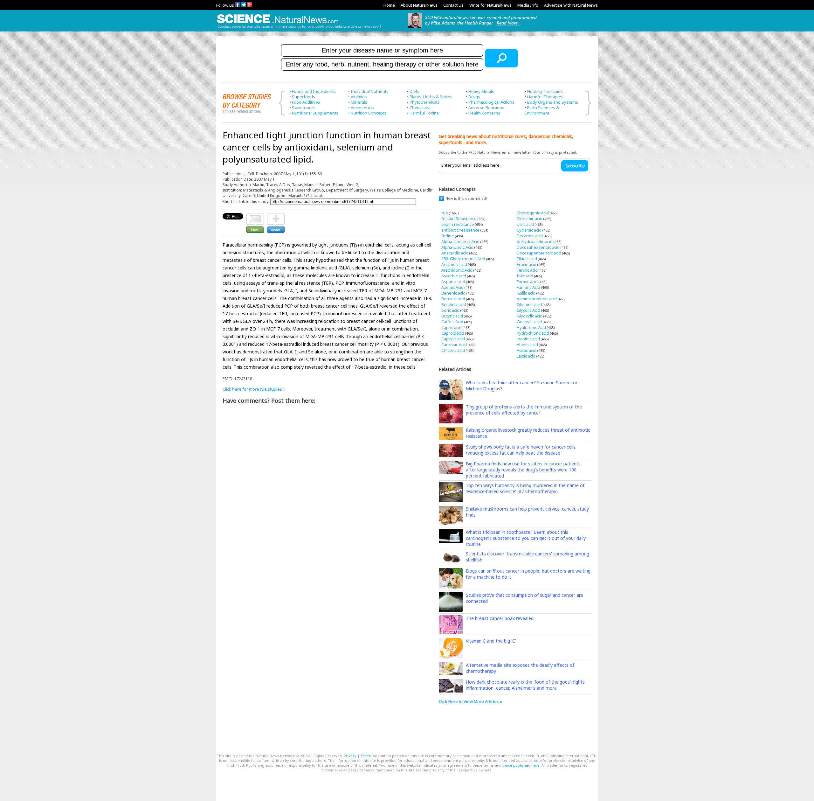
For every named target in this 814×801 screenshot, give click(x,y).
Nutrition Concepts (368, 113)
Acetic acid (526, 350)
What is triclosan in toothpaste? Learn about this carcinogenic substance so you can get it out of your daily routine (526, 538)
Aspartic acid (453, 281)
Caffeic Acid (452, 321)
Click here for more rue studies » (254, 389)
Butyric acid (452, 316)
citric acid (525, 224)
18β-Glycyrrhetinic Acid (463, 258)
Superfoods (303, 97)
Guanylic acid (529, 321)
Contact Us (453, 5)
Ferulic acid (527, 270)
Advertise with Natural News (571, 5)
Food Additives (306, 102)
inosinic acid (528, 339)
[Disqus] (327, 488)
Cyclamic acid (529, 230)
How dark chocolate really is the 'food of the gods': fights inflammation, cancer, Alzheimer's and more (525, 685)
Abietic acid (527, 344)
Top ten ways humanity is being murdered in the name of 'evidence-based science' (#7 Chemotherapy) (525, 488)
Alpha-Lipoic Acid (457, 247)
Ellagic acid (527, 258)
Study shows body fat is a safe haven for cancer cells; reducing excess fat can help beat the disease (521, 450)
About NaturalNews (419, 5)
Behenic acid (453, 293)
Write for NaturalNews (490, 5)
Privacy (350, 755)
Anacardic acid (454, 253)
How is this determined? (466, 198)
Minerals (359, 102)
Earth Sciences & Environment (542, 110)
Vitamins (359, 97)
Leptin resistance (457, 224)
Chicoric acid (453, 350)
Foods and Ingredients (314, 91)
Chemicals (419, 107)
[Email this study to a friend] (255, 216)
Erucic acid (526, 264)
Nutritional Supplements (315, 113)
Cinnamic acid (529, 218)
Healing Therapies (545, 91)
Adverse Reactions (486, 107)
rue (444, 213)
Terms (366, 755)
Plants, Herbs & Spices (431, 97)
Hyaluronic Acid (531, 327)
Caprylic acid (453, 339)
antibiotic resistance (460, 230)
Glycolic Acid (528, 310)
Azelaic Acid (452, 287)
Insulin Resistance (459, 218)
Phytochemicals (424, 102)
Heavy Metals (481, 91)
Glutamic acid (529, 304)
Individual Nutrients (370, 91)
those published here (521, 765)
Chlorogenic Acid (533, 213)
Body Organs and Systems (552, 102)
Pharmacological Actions (491, 102)
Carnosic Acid (454, 344)
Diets (414, 91)
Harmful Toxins (424, 113)
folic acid (525, 276)
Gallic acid (526, 293)
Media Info (527, 5)
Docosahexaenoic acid (538, 247)
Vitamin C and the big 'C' (491, 641)
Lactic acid (526, 356)
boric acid (450, 310)
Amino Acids (362, 107)
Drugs (474, 97)
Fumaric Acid (528, 287)
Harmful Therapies (545, 97)
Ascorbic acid (453, 276)
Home (389, 5)
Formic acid (527, 281)
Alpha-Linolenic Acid (460, 241)
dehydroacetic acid (535, 241)
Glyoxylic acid (529, 316)
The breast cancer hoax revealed (500, 618)
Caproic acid (452, 333)
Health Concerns (484, 113)
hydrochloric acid (533, 333)
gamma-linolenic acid (537, 299)
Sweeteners (303, 107)
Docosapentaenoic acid (539, 253)
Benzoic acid (453, 299)
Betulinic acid (453, 304)
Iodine (447, 236)
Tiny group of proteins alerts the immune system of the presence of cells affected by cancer (524, 410)
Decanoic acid (530, 236)
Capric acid (451, 327)
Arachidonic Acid (457, 270)
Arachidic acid (454, 264)
